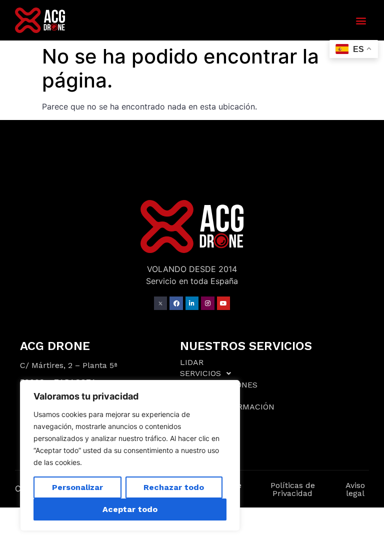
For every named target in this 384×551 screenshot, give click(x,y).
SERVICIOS (200, 373)
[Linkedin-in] (192, 303)
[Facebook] (176, 303)
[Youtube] (223, 303)
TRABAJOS (201, 395)
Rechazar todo (174, 487)
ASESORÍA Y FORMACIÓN (227, 407)
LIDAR (192, 362)
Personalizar (77, 487)
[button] (360, 20)
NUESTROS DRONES (219, 385)
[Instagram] (207, 303)
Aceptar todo (130, 509)
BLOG (190, 418)
